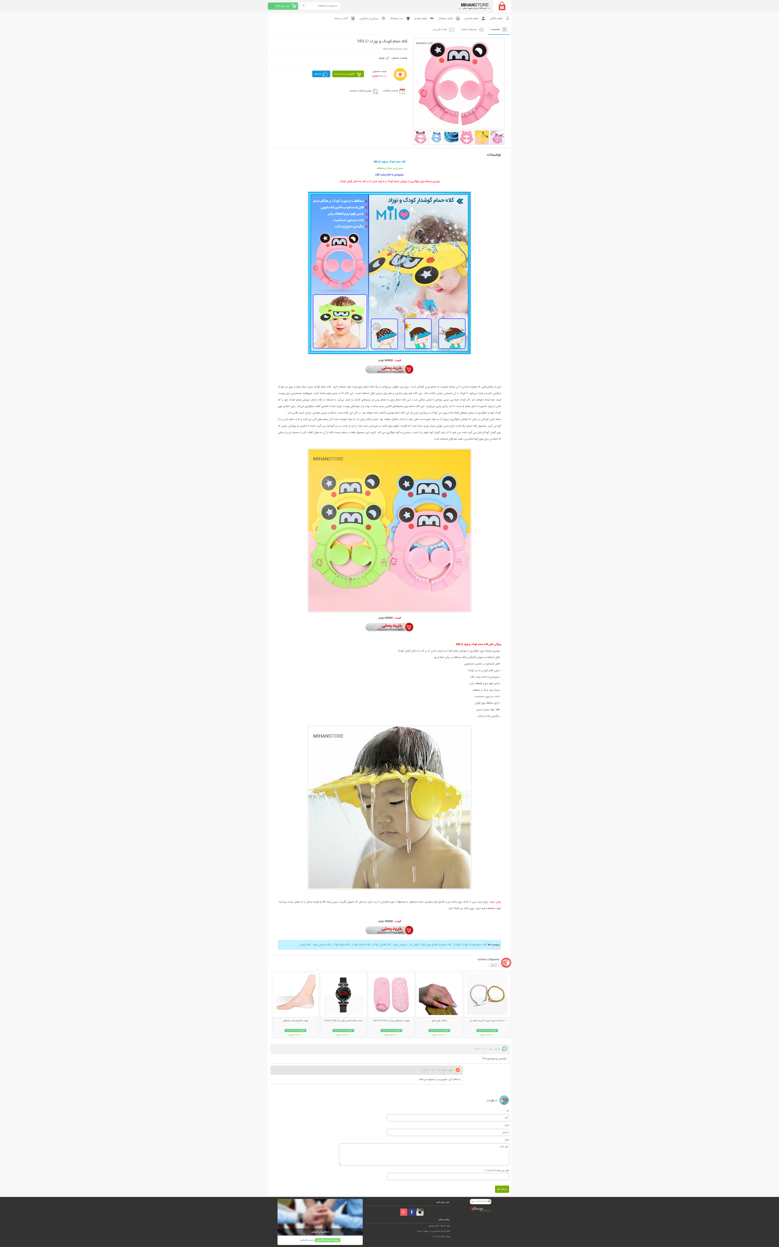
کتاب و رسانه (341, 18)
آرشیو (494, 965)
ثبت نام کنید (306, 1240)
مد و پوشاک (396, 18)
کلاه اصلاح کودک (360, 944)
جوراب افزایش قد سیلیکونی (295, 1020)
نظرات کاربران (440, 29)
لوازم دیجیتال (445, 18)
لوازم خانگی (496, 18)
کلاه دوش (305, 944)
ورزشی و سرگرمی (368, 18)
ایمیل (507, 1125)
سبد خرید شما (283, 6)
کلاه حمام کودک (341, 944)
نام (508, 1110)
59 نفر (317, 74)
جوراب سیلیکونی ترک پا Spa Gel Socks (391, 1020)
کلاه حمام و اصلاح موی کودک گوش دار (430, 944)
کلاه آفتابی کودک (381, 944)
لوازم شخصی (471, 18)
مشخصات (495, 29)
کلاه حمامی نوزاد (321, 944)
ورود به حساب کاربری (327, 1240)
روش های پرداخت (441, 1236)
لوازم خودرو (420, 18)
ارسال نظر (502, 1189)
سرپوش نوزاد (399, 944)
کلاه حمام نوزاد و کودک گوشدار (470, 944)
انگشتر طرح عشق (439, 1020)
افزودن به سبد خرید (344, 74)
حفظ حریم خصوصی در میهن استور (433, 1231)
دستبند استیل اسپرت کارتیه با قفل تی (487, 1020)
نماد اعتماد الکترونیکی (439, 1225)
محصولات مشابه (469, 29)
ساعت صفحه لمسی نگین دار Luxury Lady (343, 1020)
